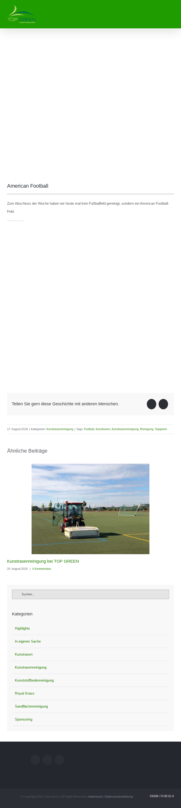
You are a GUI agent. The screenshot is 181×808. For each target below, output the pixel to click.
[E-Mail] (163, 404)
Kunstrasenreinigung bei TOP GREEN (43, 561)
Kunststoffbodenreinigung (34, 680)
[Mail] (35, 760)
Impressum (95, 796)
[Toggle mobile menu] (172, 7)
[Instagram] (47, 760)
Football (89, 429)
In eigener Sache (28, 641)
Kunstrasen (103, 429)
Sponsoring (23, 719)
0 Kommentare (41, 568)
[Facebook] (151, 404)
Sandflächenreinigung (31, 706)
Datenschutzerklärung (119, 796)
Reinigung (146, 429)
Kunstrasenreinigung (59, 429)
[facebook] (8, 223)
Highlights (22, 628)
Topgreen (161, 429)
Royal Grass (24, 693)
